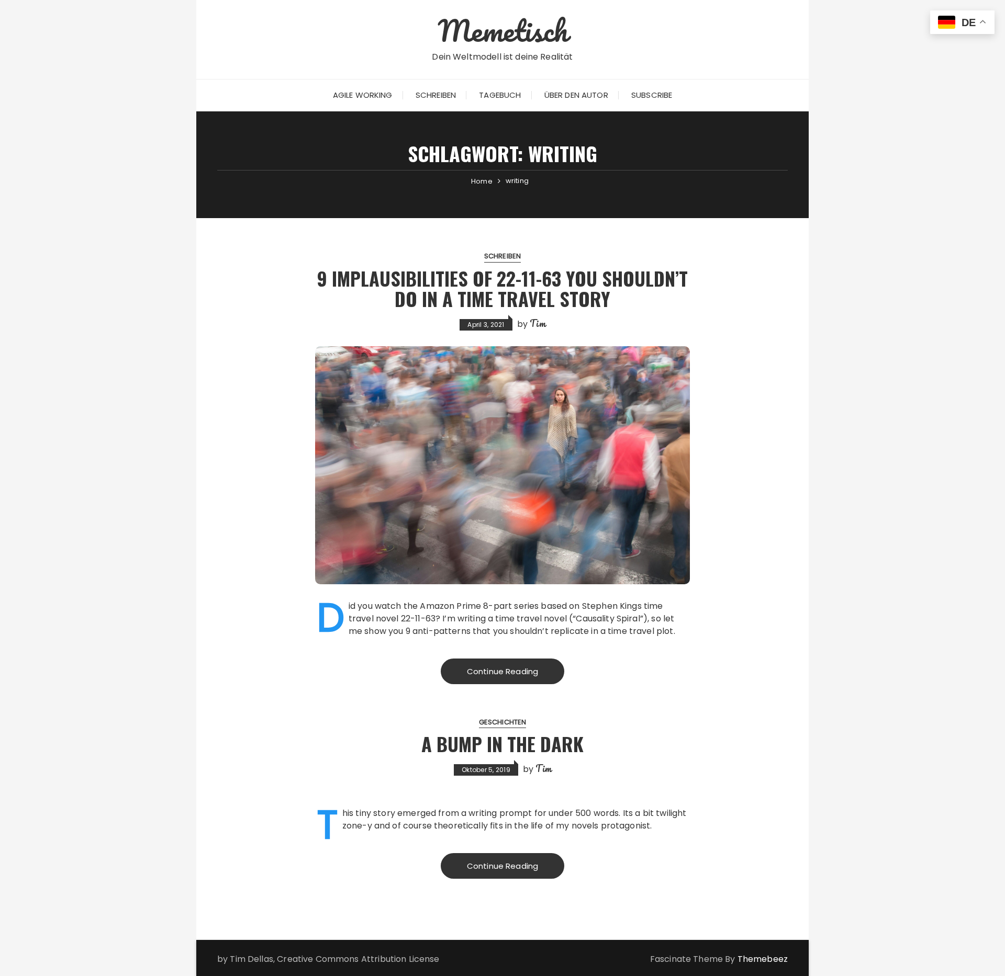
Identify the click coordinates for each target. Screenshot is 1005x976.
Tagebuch (500, 94)
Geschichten (503, 722)
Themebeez (763, 959)
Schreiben (436, 94)
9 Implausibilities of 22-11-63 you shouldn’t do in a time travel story (502, 288)
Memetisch (502, 30)
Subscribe (651, 94)
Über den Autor (576, 94)
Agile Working (363, 94)
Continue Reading (502, 671)
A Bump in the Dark (502, 743)
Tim (537, 323)
